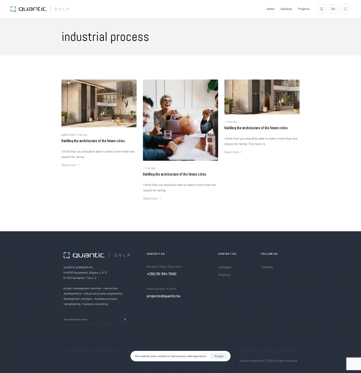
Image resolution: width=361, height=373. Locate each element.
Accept (219, 356)
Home (270, 9)
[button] (322, 9)
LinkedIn (267, 267)
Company (224, 267)
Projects (304, 9)
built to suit (68, 134)
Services (286, 9)
